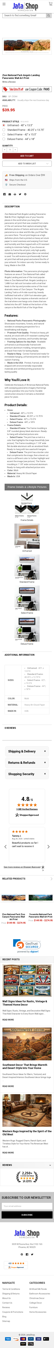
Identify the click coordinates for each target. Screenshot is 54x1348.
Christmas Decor (36, 1298)
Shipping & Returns (11, 1294)
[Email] (9, 194)
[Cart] (50, 4)
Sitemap (6, 1321)
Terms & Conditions (11, 1289)
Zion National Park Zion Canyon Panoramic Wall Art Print (13, 917)
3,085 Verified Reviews (27, 809)
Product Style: (15, 121)
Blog (4, 1316)
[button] (27, 946)
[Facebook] (4, 194)
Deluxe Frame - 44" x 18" (21, 139)
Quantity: (7, 146)
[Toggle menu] (4, 4)
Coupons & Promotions (12, 1312)
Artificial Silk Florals (38, 1289)
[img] (27, 805)
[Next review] (48, 847)
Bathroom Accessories (39, 1294)
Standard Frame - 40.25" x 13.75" (25, 129)
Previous (45, 879)
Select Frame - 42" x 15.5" (21, 134)
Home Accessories (37, 1312)
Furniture (33, 1307)
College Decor (35, 1303)
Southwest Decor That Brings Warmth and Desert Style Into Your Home (24, 1066)
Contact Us (7, 1303)
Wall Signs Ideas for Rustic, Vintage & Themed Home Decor (24, 1003)
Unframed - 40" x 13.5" (20, 125)
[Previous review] (5, 847)
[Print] (15, 194)
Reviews (6, 1307)
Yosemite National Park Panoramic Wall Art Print (40, 915)
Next (51, 879)
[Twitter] (20, 194)
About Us (6, 1298)
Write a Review (9, 82)
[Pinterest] (25, 194)
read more (8, 1020)
